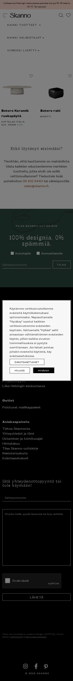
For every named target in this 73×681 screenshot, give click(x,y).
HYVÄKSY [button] (43, 370)
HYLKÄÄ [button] (20, 370)
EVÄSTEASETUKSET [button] (27, 362)
